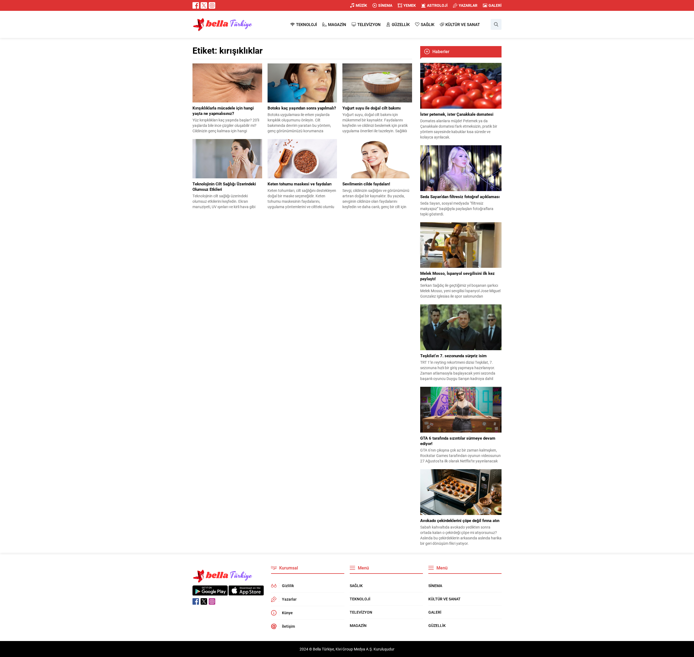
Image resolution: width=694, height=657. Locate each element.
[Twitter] (204, 5)
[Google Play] (210, 592)
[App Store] (246, 592)
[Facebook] (195, 5)
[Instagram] (212, 5)
